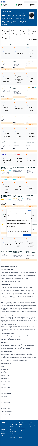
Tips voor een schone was (6, 414)
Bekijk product (7, 69)
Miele (24, 345)
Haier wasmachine (4, 377)
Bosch (19, 345)
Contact (20, 426)
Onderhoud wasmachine (5, 409)
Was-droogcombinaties (5, 387)
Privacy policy (21, 430)
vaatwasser (12, 435)
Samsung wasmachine (5, 371)
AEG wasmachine (4, 369)
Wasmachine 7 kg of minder (6, 397)
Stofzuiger (12, 433)
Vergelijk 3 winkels (4, 179)
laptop (2, 427)
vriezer (11, 439)
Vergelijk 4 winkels (16, 179)
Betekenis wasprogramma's (6, 411)
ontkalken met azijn (24, 335)
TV (1, 425)
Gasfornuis (12, 442)
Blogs (18, 1)
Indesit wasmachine (5, 378)
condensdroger (12, 437)
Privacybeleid (28, 210)
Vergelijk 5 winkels (16, 99)
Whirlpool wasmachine (5, 375)
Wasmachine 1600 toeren (6, 402)
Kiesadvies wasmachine (5, 408)
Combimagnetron (13, 429)
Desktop (2, 431)
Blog (20, 433)
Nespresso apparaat (4, 442)
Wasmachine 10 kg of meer (6, 393)
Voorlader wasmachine (5, 385)
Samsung (16, 345)
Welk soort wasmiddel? (5, 412)
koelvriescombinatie (4, 440)
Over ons (20, 424)
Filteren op (10, 44)
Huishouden (6, 8)
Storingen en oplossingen (6, 415)
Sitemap (20, 437)
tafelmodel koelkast (4, 437)
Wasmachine (11, 8)
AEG (21, 345)
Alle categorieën (12, 1)
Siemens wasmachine (5, 372)
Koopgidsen (22, 1)
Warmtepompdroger (13, 424)
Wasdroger (3, 433)
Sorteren (28, 44)
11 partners (20, 218)
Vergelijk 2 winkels (28, 69)
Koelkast (2, 435)
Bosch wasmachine (4, 368)
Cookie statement (22, 428)
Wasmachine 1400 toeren (6, 403)
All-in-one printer (13, 431)
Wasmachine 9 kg (4, 394)
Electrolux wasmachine (5, 381)
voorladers (12, 16)
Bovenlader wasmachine (5, 388)
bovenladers (4, 18)
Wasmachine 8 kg (4, 396)
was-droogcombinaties (18, 16)
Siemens (27, 345)
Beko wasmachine (4, 380)
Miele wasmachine (4, 374)
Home (2, 8)
